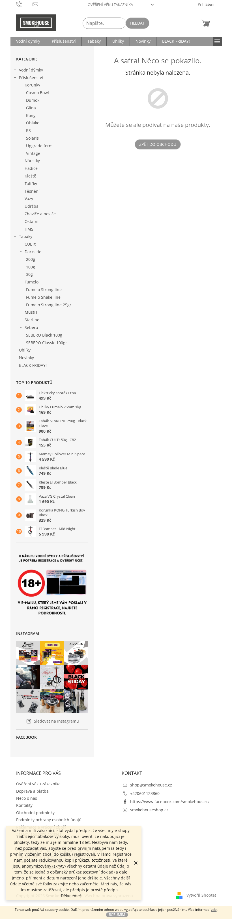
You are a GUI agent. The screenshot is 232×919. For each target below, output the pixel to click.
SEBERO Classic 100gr (46, 342)
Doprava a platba (32, 791)
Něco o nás (26, 798)
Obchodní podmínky (35, 812)
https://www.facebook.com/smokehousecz (170, 801)
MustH (31, 312)
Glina (31, 107)
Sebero (31, 327)
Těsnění (32, 191)
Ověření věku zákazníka (110, 4)
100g (30, 267)
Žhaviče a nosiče (40, 213)
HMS (29, 229)
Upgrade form (39, 145)
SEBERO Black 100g (44, 335)
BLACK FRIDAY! (33, 365)
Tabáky (25, 236)
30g (29, 274)
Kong (31, 115)
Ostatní (31, 221)
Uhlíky (25, 350)
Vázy (29, 198)
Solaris (32, 138)
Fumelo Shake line (43, 297)
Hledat (137, 23)
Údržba (31, 206)
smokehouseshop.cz (149, 809)
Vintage (33, 153)
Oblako (32, 122)
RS (28, 130)
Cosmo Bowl (37, 92)
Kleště (30, 176)
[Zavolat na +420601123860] (24, 3)
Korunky (32, 85)
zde (214, 909)
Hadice (31, 168)
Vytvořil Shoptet (201, 895)
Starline (32, 319)
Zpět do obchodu (157, 144)
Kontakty (24, 805)
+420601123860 (145, 793)
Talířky (31, 183)
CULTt (30, 244)
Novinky (26, 357)
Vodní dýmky (31, 70)
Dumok (32, 100)
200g (30, 259)
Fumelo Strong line (44, 289)
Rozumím (117, 914)
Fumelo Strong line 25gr (48, 304)
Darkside (33, 251)
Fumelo (31, 282)
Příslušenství (31, 77)
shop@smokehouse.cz (151, 785)
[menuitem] (28, 41)
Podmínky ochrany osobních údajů (48, 819)
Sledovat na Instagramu (56, 721)
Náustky (32, 160)
